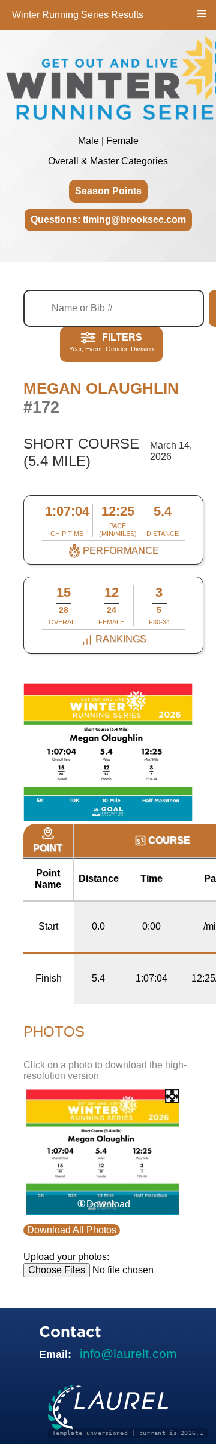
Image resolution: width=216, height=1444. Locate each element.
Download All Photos (71, 1230)
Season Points (108, 191)
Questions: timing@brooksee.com (108, 219)
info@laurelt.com (128, 1353)
